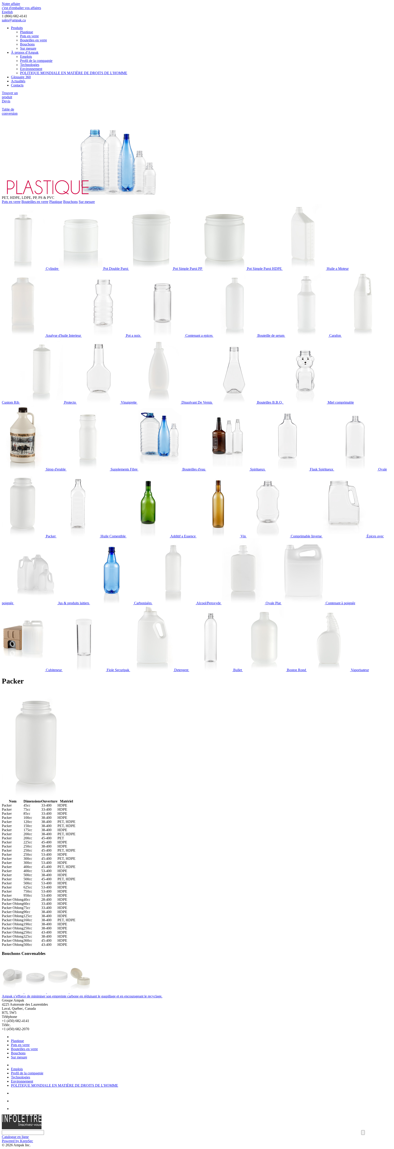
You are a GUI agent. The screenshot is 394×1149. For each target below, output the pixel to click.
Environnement (31, 69)
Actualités (18, 81)
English (7, 12)
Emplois (26, 56)
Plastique (26, 32)
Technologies (29, 65)
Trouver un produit (10, 95)
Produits (17, 28)
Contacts (17, 85)
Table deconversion (10, 111)
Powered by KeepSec (17, 1141)
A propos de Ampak (25, 1065)
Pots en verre (29, 36)
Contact (16, 1109)
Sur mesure (28, 48)
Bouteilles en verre (33, 40)
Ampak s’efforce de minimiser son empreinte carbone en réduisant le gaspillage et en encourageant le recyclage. (82, 996)
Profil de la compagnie (36, 61)
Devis (6, 101)
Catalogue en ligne (15, 1137)
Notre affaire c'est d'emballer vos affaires (21, 6)
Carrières (17, 1101)
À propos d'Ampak (25, 52)
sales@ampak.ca (14, 20)
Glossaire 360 (21, 77)
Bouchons (27, 44)
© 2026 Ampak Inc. (16, 1145)
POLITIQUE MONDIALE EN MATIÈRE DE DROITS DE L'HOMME (73, 73)
